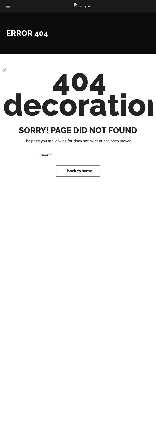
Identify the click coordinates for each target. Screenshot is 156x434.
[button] (78, 171)
